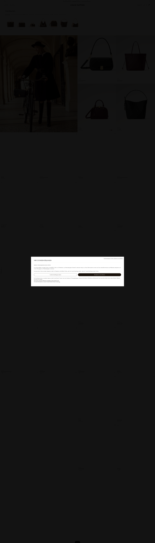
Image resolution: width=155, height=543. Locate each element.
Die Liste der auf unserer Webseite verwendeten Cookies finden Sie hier (46, 280)
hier (59, 281)
